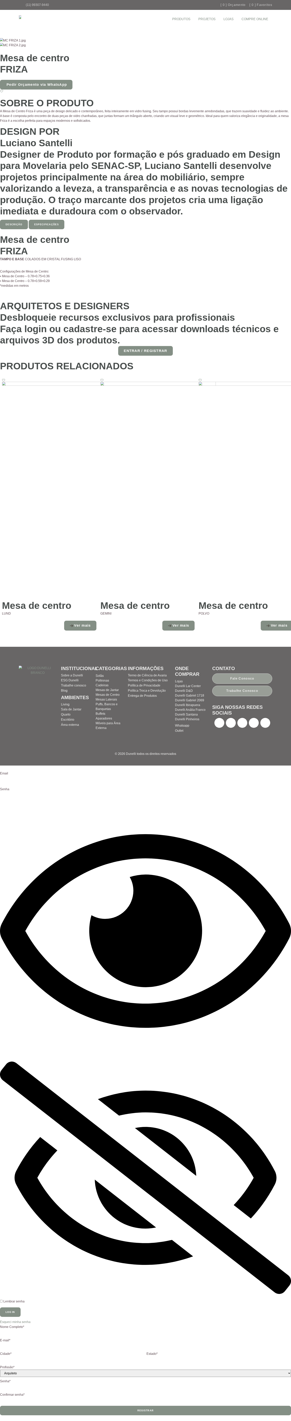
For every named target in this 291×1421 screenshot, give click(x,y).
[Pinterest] (242, 723)
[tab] (14, 224)
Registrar (145, 1410)
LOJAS (228, 19)
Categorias (111, 668)
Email (4, 773)
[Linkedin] (265, 723)
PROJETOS (207, 19)
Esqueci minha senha (15, 1322)
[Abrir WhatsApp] (281, 1411)
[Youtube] (254, 723)
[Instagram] (231, 723)
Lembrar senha (14, 1301)
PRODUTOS (181, 19)
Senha (4, 789)
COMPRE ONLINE (255, 19)
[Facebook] (219, 723)
